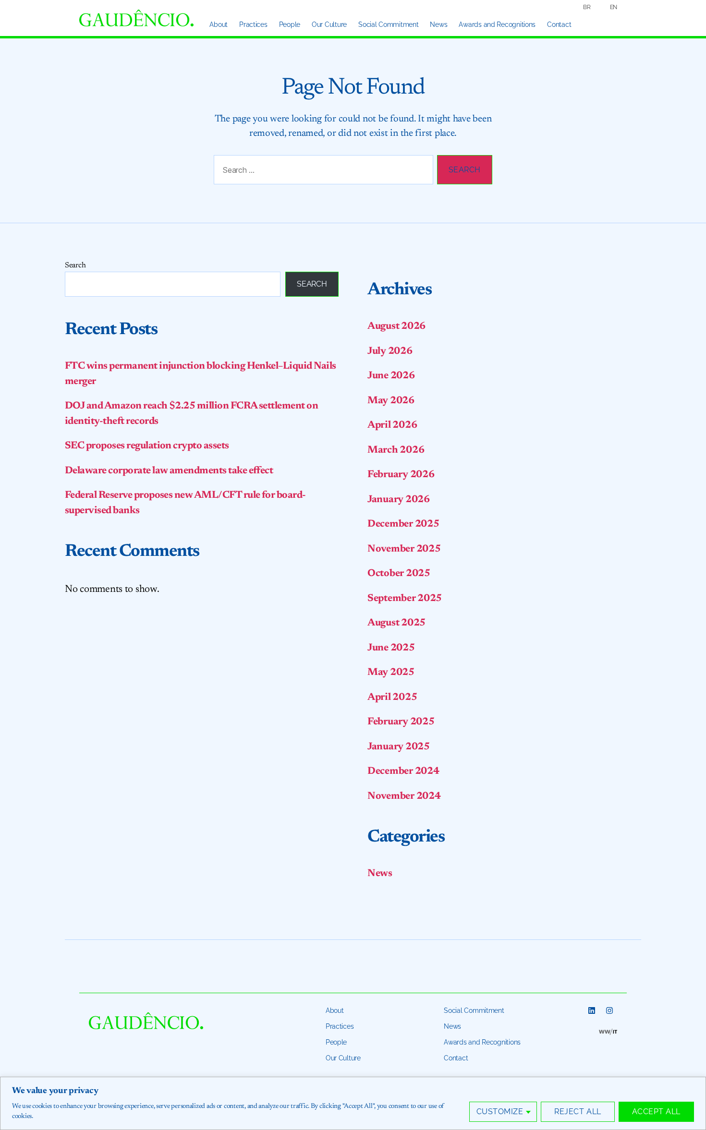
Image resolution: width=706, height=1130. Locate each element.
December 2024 (403, 772)
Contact (559, 24)
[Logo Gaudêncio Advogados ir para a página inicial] (136, 18)
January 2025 (398, 747)
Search (75, 265)
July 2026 (390, 352)
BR (586, 7)
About (218, 24)
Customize (499, 1111)
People (289, 24)
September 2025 (404, 599)
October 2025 (398, 574)
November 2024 (404, 797)
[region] (353, 1103)
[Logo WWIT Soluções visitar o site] (608, 1032)
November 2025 (404, 549)
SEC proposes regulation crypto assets (147, 446)
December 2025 (403, 524)
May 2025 (390, 673)
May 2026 (390, 401)
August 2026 (396, 327)
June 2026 (391, 376)
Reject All (577, 1111)
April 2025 (392, 698)
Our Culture (329, 24)
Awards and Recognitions (497, 24)
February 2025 (401, 722)
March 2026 (395, 450)
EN (613, 7)
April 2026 (392, 426)
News (438, 24)
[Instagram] (609, 1010)
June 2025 (391, 648)
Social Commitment (388, 24)
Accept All (656, 1111)
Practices (253, 24)
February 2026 (401, 475)
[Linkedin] (591, 1010)
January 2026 (398, 500)
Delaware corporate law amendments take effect (169, 471)
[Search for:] (321, 171)
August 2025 (396, 623)
